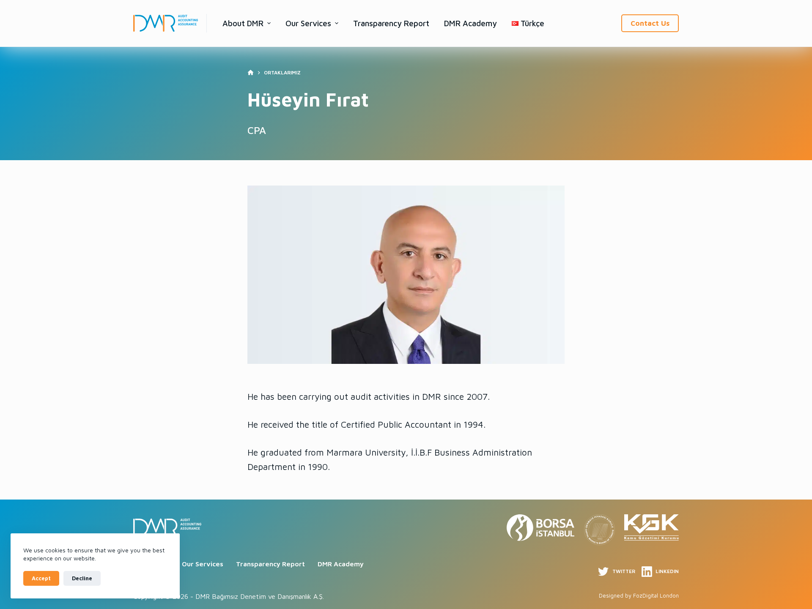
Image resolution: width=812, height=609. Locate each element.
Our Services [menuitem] (308, 23)
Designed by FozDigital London (639, 595)
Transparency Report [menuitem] (391, 23)
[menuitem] (528, 23)
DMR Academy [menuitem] (470, 23)
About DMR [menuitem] (242, 23)
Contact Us (650, 23)
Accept (41, 578)
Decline (82, 578)
